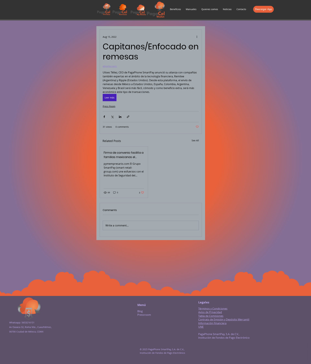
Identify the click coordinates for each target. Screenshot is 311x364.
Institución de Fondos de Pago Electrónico (224, 337)
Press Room (109, 106)
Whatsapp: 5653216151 (22, 322)
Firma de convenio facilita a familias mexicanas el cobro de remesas (124, 155)
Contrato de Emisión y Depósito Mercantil (223, 319)
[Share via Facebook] (104, 116)
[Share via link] (128, 116)
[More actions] (197, 37)
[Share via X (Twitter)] (112, 116)
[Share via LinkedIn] (120, 116)
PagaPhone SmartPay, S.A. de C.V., (218, 334)
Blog (140, 311)
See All (195, 140)
